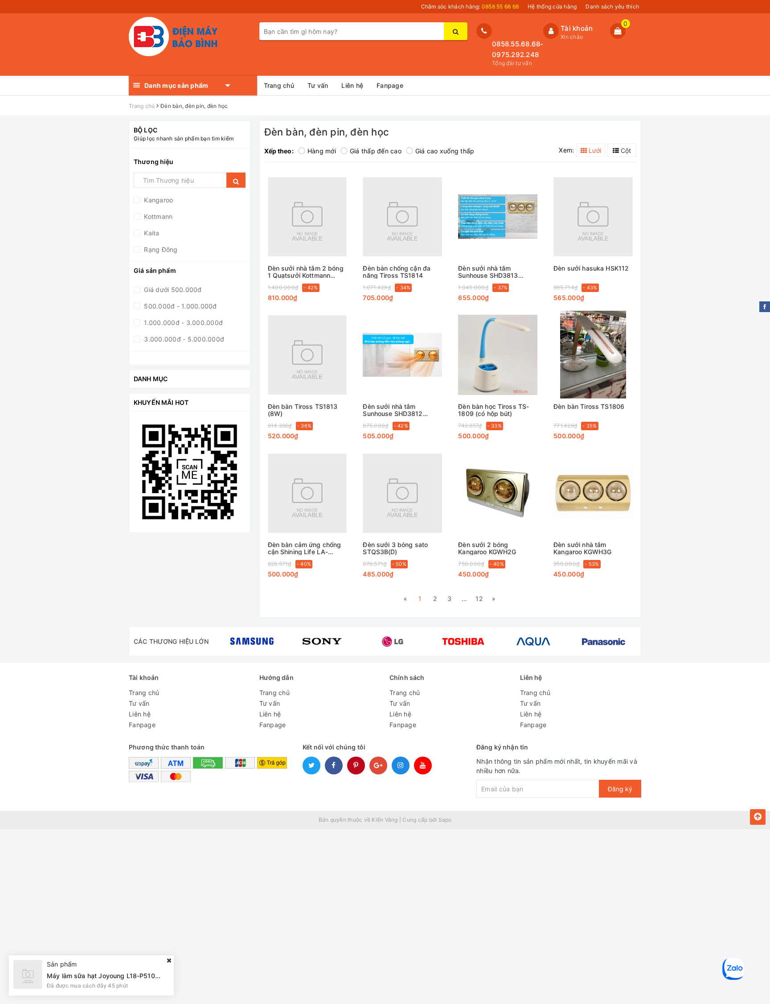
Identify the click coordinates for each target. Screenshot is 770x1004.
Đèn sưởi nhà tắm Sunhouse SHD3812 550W (392, 410)
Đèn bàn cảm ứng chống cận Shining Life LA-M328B (304, 548)
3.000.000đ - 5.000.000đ (183, 339)
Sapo (445, 819)
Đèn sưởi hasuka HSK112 (591, 268)
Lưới (594, 150)
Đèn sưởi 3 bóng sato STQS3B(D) (395, 548)
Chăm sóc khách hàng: (470, 6)
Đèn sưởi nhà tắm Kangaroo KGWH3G (582, 548)
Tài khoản (577, 28)
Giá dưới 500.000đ (172, 289)
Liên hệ (352, 85)
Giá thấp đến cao (375, 151)
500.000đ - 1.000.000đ (179, 306)
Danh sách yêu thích (612, 6)
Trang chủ (279, 85)
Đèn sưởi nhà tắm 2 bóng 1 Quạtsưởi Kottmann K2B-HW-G (306, 272)
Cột (625, 150)
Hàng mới (321, 151)
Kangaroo (157, 200)
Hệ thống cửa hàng (552, 6)
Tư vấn (317, 85)
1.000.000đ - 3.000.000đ (182, 322)
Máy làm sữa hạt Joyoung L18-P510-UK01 (110, 975)
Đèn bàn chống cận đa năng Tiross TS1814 (396, 272)
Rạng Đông (160, 249)
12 (479, 598)
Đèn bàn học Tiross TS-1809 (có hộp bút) (493, 410)
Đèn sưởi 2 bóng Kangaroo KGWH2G (487, 548)
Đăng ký (620, 789)
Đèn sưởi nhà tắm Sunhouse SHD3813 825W (488, 272)
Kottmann (157, 216)
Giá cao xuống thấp (445, 151)
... (464, 598)
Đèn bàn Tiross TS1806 (588, 406)
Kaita (151, 233)
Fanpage (390, 85)
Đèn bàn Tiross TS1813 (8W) (303, 410)
